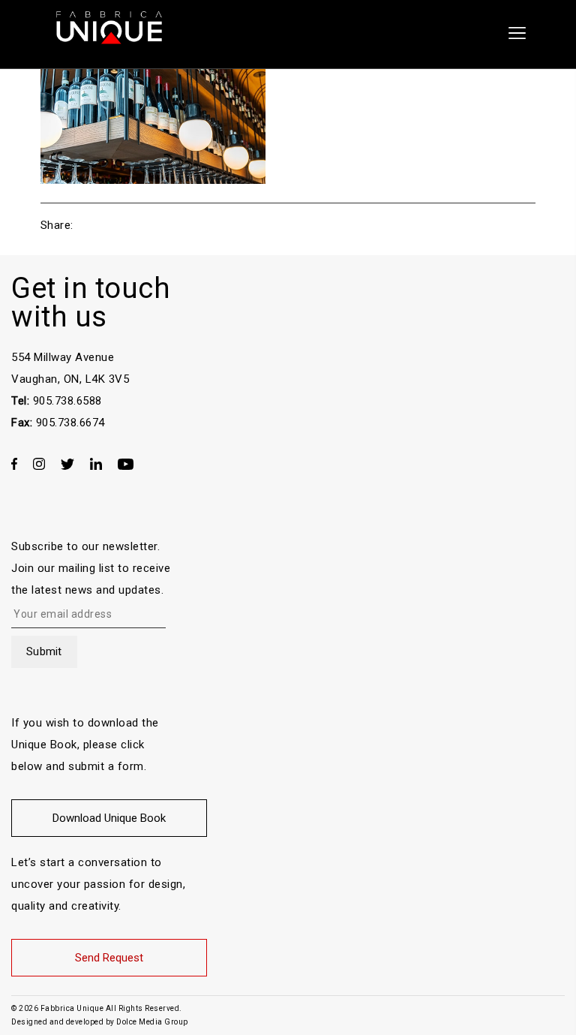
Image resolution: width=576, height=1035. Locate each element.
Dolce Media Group (152, 1022)
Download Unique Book (109, 818)
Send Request (109, 957)
